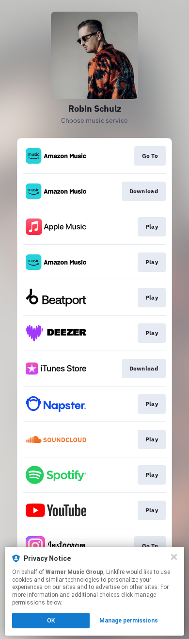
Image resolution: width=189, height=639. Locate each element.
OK (51, 620)
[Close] (174, 557)
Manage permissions (128, 620)
